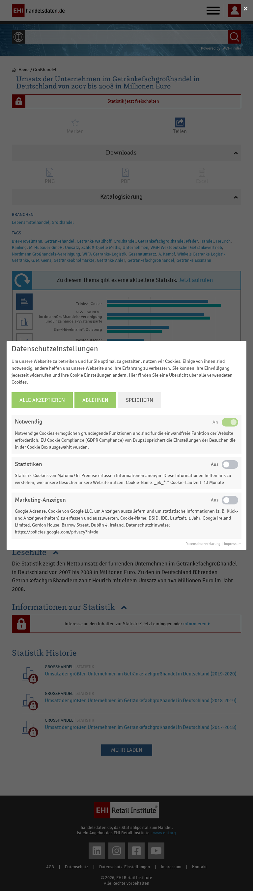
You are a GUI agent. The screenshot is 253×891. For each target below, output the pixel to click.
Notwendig (28, 421)
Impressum (232, 544)
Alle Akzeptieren (42, 400)
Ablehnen (95, 400)
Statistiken (28, 464)
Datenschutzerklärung (202, 544)
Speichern (139, 400)
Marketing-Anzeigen (40, 500)
